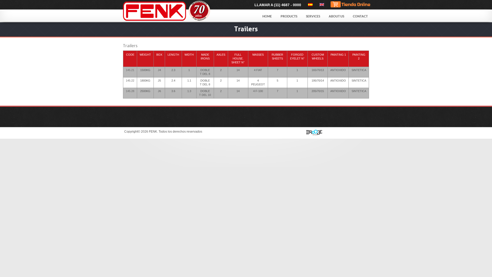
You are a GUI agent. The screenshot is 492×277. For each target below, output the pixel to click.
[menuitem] (309, 4)
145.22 (130, 80)
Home (267, 16)
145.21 (130, 70)
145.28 (130, 91)
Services (313, 16)
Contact (360, 16)
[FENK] (180, 11)
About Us (336, 16)
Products (289, 16)
